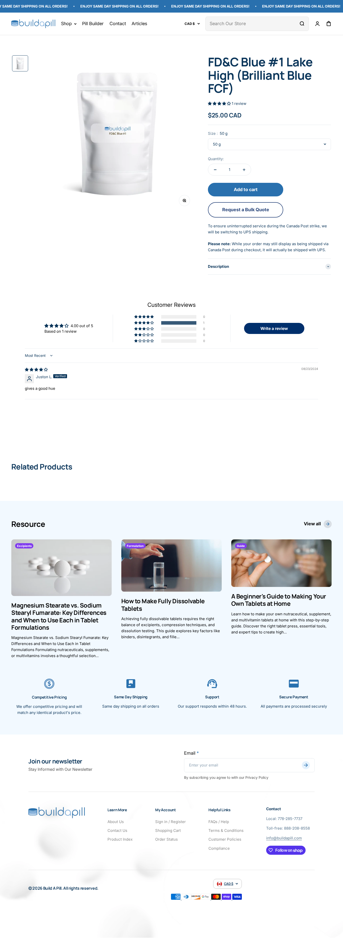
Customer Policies (224, 839)
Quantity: (216, 158)
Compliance (219, 848)
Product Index (120, 839)
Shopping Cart (168, 830)
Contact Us (117, 830)
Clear (290, 23)
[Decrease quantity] (215, 169)
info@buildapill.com (284, 838)
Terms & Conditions (226, 830)
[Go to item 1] (20, 63)
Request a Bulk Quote (245, 209)
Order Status (166, 839)
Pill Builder (93, 23)
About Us (115, 821)
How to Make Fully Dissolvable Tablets (163, 604)
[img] (36, 369)
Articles (139, 23)
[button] (220, 103)
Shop (66, 23)
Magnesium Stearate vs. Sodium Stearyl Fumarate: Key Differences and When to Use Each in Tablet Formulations (58, 616)
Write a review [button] (274, 328)
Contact (117, 23)
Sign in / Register (170, 821)
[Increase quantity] (244, 169)
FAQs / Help (218, 821)
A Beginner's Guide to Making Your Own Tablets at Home (278, 600)
